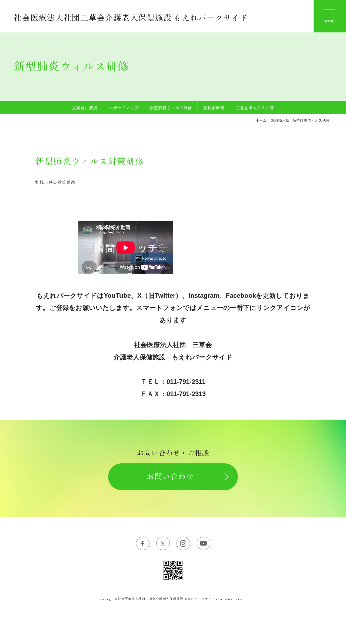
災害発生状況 (85, 107)
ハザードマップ (123, 107)
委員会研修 (214, 107)
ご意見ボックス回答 (255, 107)
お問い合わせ (170, 476)
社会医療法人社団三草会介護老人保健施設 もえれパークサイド (131, 18)
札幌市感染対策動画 (55, 182)
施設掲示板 (280, 120)
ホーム (261, 120)
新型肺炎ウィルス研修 (170, 107)
